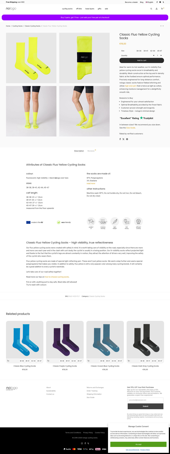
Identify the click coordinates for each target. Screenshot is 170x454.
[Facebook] (157, 2)
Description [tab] (79, 151)
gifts (99, 9)
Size (122, 51)
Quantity (124, 55)
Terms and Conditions (73, 433)
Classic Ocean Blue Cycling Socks (105, 366)
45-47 (39, 361)
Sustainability (51, 391)
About (48, 387)
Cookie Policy (100, 433)
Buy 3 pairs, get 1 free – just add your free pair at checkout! (85, 17)
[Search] (151, 8)
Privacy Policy (145, 450)
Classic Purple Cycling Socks (65, 366)
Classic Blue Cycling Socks (25, 366)
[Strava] (163, 2)
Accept (138, 444)
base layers (89, 9)
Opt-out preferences (132, 450)
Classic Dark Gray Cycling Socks (145, 366)
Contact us (50, 394)
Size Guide (130, 128)
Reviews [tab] (92, 150)
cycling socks (67, 9)
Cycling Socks (17, 26)
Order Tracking (92, 391)
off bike (79, 9)
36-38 (22, 361)
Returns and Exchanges (95, 387)
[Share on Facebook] (120, 139)
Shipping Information (94, 394)
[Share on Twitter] (123, 139)
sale (106, 9)
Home (8, 26)
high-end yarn (130, 86)
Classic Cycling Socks (32, 26)
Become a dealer (131, 2)
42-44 (33, 361)
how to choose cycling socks (57, 277)
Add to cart (141, 60)
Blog (141, 2)
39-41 (27, 361)
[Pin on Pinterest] (127, 139)
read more (91, 183)
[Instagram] (160, 2)
